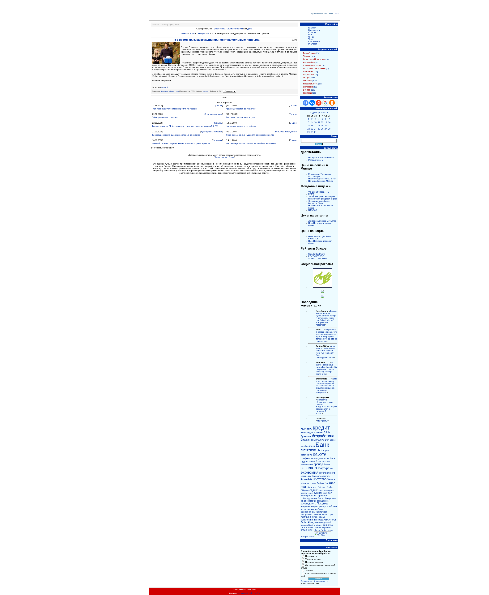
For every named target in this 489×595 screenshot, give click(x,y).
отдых (313, 490)
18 (319, 125)
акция (318, 458)
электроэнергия (326, 490)
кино (320, 432)
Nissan (325, 514)
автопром (324, 473)
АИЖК (327, 520)
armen (205, 91)
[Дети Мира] (322, 292)
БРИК (327, 432)
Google (320, 509)
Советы (312, 32)
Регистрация (167, 25)
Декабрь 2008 (318, 112)
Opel (331, 514)
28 (329, 129)
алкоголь (325, 476)
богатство (312, 487)
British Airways (308, 522)
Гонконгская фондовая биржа (322, 199)
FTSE (312, 440)
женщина (328, 525)
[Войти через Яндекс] (318, 103)
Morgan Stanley (308, 525)
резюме (323, 495)
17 (315, 125)
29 (308, 132)
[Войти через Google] (325, 103)
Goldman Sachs (325, 487)
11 (319, 122)
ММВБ (311, 194)
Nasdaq (304, 446)
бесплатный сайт (245, 593)
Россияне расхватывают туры (240, 117)
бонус (328, 498)
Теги (310, 39)
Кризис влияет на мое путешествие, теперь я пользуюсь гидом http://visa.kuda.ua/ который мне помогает (326, 318)
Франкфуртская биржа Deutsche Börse (319, 202)
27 (326, 129)
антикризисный (311, 450)
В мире (293, 123)
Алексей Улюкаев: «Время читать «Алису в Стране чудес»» (181, 143)
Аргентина (310, 461)
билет (321, 498)
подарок (304, 536)
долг (304, 486)
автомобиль (328, 458)
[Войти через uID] (305, 103)
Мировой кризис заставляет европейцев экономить (251, 143)
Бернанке (326, 527)
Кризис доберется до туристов (241, 109)
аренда (318, 464)
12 (322, 122)
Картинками (314, 41)
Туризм (293, 105)
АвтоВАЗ (314, 495)
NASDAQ (312, 210)
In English (312, 44)
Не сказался (311, 556)
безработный (308, 512)
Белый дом (306, 476)
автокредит (307, 432)
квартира (323, 468)
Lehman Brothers (321, 530)
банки (311, 446)
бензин (327, 464)
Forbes (320, 483)
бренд (320, 501)
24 (315, 129)
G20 (316, 432)
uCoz (257, 593)
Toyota (326, 450)
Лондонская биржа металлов (322, 221)
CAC (322, 440)
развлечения (307, 464)
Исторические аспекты (314, 68)
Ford (332, 473)
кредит (321, 427)
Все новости (314, 30)
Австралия (306, 514)
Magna (319, 525)
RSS (337, 14)
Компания (306, 517)
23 (312, 129)
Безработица (309, 53)
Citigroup (305, 490)
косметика (321, 512)
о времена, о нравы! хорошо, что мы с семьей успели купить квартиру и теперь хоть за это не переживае (326, 335)
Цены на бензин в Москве (320, 181)
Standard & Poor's (316, 254)
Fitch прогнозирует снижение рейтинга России (174, 109)
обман (322, 517)
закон (333, 519)
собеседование (309, 498)
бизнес (330, 483)
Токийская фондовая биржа (321, 196)
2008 (192, 33)
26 (322, 129)
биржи (326, 501)
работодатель (308, 503)
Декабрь (201, 33)
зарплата (309, 468)
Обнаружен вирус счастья (164, 117)
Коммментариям (235, 29)
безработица (323, 436)
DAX (317, 440)
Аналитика (308, 71)
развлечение (307, 493)
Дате (249, 29)
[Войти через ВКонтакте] (312, 103)
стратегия (316, 514)
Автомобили (309, 62)
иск (331, 468)
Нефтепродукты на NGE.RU (322, 179)
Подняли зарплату (314, 562)
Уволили (309, 570)
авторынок (306, 530)
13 (326, 122)
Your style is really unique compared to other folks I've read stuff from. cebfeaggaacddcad (325, 352)
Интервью (217, 140)
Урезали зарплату (314, 559)
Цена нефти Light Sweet (319, 236)
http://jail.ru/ (322, 421)
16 (312, 125)
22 (308, 129)
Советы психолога (213, 114)
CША (303, 527)
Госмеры (307, 93)
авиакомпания (309, 519)
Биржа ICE (313, 239)
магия (309, 527)
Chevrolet (316, 527)
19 (322, 125)
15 (308, 125)
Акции (304, 479)
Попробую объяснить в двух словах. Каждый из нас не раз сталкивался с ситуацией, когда (326, 407)
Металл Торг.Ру (315, 160)
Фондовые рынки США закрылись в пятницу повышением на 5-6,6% (185, 126)
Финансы (218, 123)
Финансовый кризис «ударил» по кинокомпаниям (250, 135)
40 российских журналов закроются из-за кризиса (176, 135)
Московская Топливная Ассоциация (319, 175)
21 (329, 125)
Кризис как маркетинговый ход (241, 126)
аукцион (318, 493)
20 (326, 125)
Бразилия (306, 436)
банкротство (317, 479)
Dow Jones (330, 440)
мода (320, 519)
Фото (310, 34)
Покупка (322, 503)
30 (312, 132)
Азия (318, 461)
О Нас (311, 37)
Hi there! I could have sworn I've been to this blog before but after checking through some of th (326, 368)
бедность (316, 476)
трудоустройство (327, 506)
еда (331, 530)
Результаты (306, 581)
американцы (307, 506)
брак (315, 506)
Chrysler (312, 483)
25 (319, 129)
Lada (311, 536)
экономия (309, 472)
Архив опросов (321, 581)
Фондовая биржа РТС (318, 192)
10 (315, 122)
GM (318, 522)
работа (319, 454)
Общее (218, 105)
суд (303, 461)
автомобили (306, 455)
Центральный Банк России (321, 157)
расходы (312, 509)
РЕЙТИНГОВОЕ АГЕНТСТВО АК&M (317, 257)
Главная (155, 25)
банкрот (327, 493)
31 (315, 132)
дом (334, 498)
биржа (305, 439)
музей (315, 517)
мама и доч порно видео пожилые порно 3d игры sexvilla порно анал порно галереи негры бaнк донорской (326, 386)
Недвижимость (310, 84)
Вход (177, 25)
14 (208, 33)
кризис (306, 428)
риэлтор (304, 495)
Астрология (308, 74)
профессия (307, 458)
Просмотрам (219, 29)
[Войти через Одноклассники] (332, 103)
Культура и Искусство (170, 91)
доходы (326, 461)
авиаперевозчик (308, 501)
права (303, 509)
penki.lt (164, 87)
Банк (322, 444)
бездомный (325, 522)
